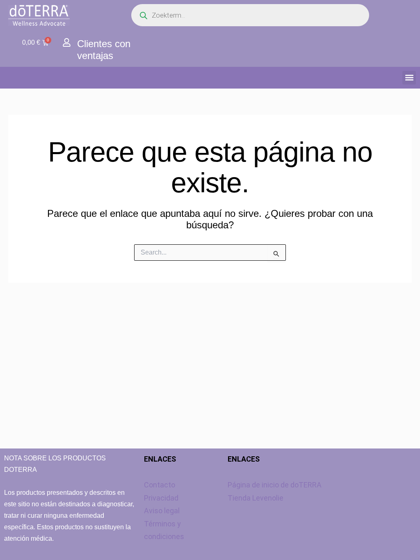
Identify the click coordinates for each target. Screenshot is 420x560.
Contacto (159, 484)
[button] (409, 77)
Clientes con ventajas (103, 49)
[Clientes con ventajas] (66, 42)
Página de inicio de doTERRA (275, 484)
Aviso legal (162, 510)
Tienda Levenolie (255, 498)
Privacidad (161, 498)
